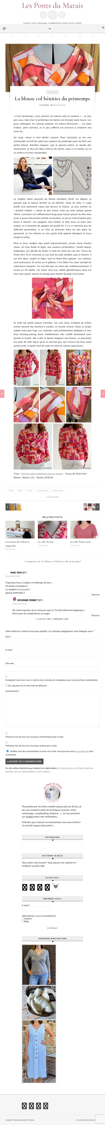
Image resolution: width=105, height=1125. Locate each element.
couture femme (43, 490)
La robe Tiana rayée (80, 541)
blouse (11, 490)
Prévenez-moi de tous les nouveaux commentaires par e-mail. (34, 736)
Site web (9, 663)
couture (30, 490)
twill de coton (58, 490)
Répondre (95, 594)
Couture (52, 92)
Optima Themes (27, 1120)
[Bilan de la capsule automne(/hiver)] (93, 506)
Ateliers (28, 918)
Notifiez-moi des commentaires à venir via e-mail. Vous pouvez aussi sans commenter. (49, 753)
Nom (8, 636)
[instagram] (39, 887)
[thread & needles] (55, 887)
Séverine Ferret (59, 105)
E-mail (9, 650)
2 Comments (52, 496)
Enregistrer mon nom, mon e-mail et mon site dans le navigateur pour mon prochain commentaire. (51, 680)
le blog (29, 816)
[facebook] (24, 887)
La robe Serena (46, 541)
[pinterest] (32, 887)
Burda (20, 490)
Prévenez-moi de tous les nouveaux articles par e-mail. (31, 745)
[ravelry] (47, 887)
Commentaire (12, 691)
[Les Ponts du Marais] (52, 11)
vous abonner (81, 751)
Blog (26, 921)
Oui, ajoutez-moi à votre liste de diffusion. (27, 685)
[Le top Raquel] (11, 506)
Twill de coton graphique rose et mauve (42, 473)
